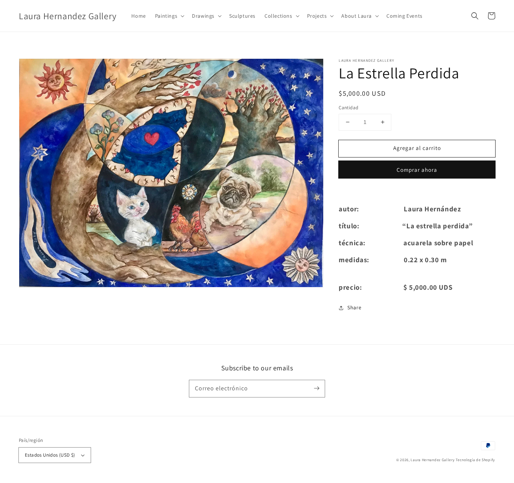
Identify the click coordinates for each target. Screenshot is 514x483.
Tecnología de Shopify (475, 459)
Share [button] (354, 307)
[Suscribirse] (316, 388)
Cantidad (348, 107)
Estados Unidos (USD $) (50, 455)
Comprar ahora (417, 169)
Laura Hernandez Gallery (433, 459)
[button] (169, 16)
